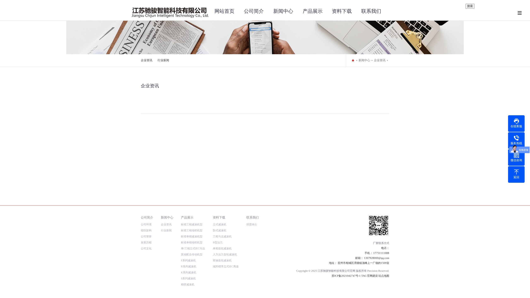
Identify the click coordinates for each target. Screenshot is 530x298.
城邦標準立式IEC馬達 (226, 266)
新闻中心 (283, 11)
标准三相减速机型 (191, 224)
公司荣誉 (146, 236)
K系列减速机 (188, 272)
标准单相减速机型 (191, 236)
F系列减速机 (188, 260)
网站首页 (224, 11)
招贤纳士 (251, 224)
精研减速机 (187, 284)
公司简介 (254, 11)
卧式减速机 (219, 230)
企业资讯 (146, 60)
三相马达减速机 (222, 236)
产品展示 (313, 11)
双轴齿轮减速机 (222, 260)
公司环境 (146, 224)
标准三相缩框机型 (191, 230)
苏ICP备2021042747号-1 (346, 275)
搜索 (470, 6)
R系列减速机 (188, 266)
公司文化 (146, 248)
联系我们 (371, 11)
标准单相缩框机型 (191, 242)
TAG (363, 275)
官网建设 (372, 275)
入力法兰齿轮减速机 (225, 254)
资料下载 (342, 11)
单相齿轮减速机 (222, 248)
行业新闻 (163, 60)
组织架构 (146, 230)
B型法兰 (218, 242)
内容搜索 (458, 0)
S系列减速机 (188, 278)
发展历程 (146, 242)
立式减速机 (219, 224)
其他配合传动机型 (191, 254)
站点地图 (383, 275)
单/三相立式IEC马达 (193, 248)
